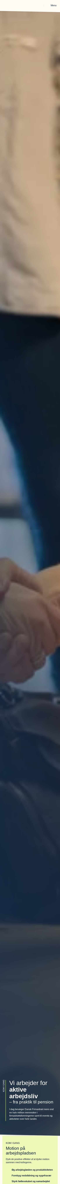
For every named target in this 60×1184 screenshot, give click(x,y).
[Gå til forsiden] (10, 5)
